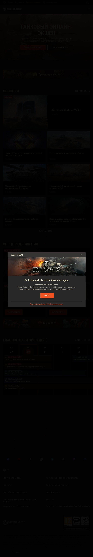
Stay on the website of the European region (46, 304)
